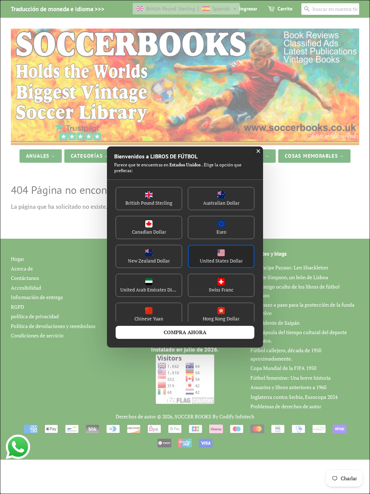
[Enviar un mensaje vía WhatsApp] (18, 447)
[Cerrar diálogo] (258, 151)
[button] (149, 198)
